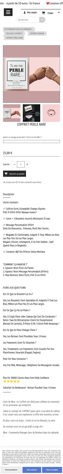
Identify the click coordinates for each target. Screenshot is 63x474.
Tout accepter (52, 470)
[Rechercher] (42, 20)
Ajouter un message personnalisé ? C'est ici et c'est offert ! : (22, 137)
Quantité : (6, 164)
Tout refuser (32, 470)
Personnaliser (11, 470)
